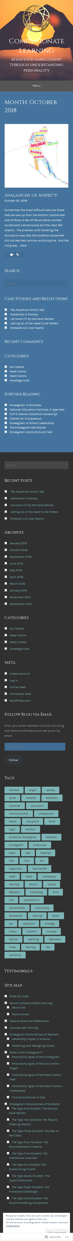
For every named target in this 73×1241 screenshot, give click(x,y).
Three (12, 947)
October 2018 (19, 550)
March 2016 (17, 583)
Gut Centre (17, 367)
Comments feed (20, 694)
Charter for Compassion (26, 418)
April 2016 (16, 577)
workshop (15, 955)
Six (11, 923)
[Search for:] (36, 283)
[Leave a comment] (12, 254)
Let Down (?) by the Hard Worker (32, 319)
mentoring (36, 892)
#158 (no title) (19, 996)
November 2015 (20, 597)
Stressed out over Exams (27, 328)
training (30, 947)
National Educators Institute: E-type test (37, 409)
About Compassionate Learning (31, 1003)
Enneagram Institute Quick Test (31, 432)
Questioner (15, 915)
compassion (46, 813)
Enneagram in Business (25, 405)
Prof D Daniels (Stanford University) (33, 414)
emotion (30, 829)
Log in (14, 680)
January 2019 (18, 543)
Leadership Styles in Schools (31, 1039)
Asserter (31, 798)
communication (18, 813)
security (37, 915)
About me (18, 1007)
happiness (15, 868)
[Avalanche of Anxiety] (17, 254)
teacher (13, 939)
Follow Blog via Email (28, 714)
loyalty (52, 884)
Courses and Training (24, 1027)
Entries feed (18, 687)
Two (47, 947)
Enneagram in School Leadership (32, 423)
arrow (12, 798)
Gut (42, 860)
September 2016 (21, 556)
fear (28, 853)
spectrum (29, 923)
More (23, 246)
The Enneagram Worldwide (28, 427)
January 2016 (18, 590)
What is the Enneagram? (26, 1052)
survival (51, 931)
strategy (50, 923)
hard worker (39, 868)
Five (11, 860)
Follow (13, 760)
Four (27, 860)
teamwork (55, 939)
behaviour (52, 798)
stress (13, 931)
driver (52, 821)
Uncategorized (19, 380)
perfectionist (31, 900)
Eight (12, 829)
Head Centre (18, 371)
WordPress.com (20, 700)
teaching (33, 939)
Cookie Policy (13, 1226)
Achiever (14, 790)
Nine (55, 892)
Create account (20, 673)
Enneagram (16, 845)
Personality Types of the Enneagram (36, 1057)
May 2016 (16, 570)
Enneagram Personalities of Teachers (34, 1034)
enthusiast (40, 845)
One (11, 900)
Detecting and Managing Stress (33, 1045)
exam (12, 853)
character (14, 805)
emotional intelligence (22, 837)
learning (14, 884)
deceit (12, 821)
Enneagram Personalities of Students (35, 1104)
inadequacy (49, 876)
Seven (56, 915)
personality (42, 908)
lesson (33, 884)
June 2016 (16, 563)
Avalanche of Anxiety (30, 195)
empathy (51, 837)
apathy (50, 790)
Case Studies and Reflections (29, 1021)
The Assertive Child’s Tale (27, 310)
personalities (17, 908)
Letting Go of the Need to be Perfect (34, 323)
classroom (37, 805)
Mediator (14, 892)
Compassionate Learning (36, 45)
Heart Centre (18, 376)
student (31, 931)
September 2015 (21, 604)
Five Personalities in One (28, 1097)
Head (12, 876)
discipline (32, 821)
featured (45, 853)
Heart (28, 876)
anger (32, 790)
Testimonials (20, 1014)
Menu (36, 86)
